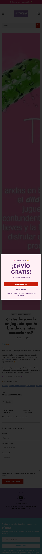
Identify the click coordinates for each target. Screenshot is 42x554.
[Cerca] (38, 257)
